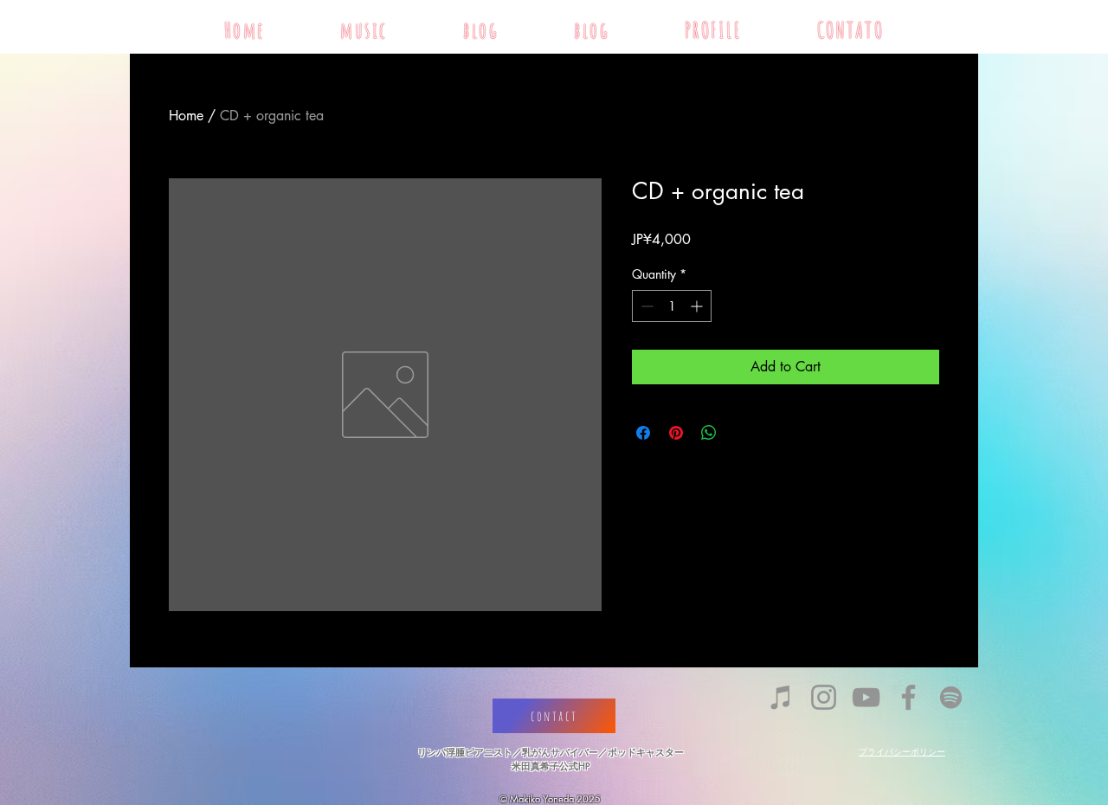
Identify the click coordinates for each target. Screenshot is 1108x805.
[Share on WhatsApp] (709, 432)
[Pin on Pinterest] (676, 432)
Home (186, 115)
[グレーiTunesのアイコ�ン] (781, 697)
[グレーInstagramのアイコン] (824, 697)
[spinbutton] (671, 306)
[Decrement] (645, 306)
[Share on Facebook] (643, 432)
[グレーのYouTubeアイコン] (866, 697)
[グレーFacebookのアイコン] (908, 697)
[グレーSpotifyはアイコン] (951, 697)
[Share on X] (741, 432)
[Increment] (698, 306)
